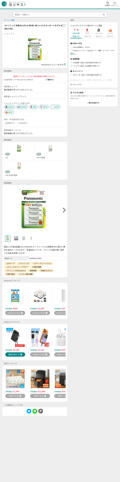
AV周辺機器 (36, 267)
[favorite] (64, 25)
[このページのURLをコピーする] (40, 411)
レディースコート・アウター (17, 267)
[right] (64, 210)
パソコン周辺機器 (25, 274)
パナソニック (24, 263)
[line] (35, 411)
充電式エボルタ (46, 270)
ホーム (6, 20)
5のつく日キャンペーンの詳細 (102, 80)
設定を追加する (94, 103)
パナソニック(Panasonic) (16, 270)
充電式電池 (10, 274)
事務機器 (33, 270)
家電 (12, 20)
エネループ (10, 263)
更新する (51, 80)
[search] (104, 14)
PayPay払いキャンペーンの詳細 (81, 80)
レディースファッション (42, 263)
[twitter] (29, 411)
